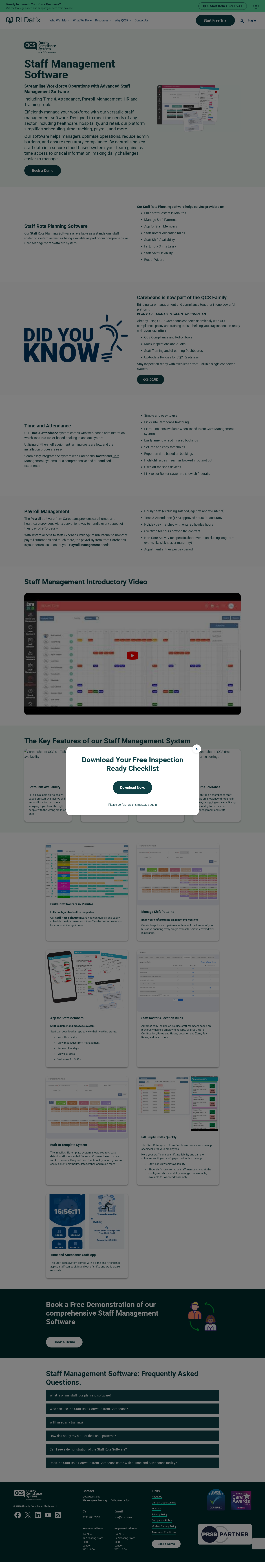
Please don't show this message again (132, 805)
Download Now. (132, 787)
